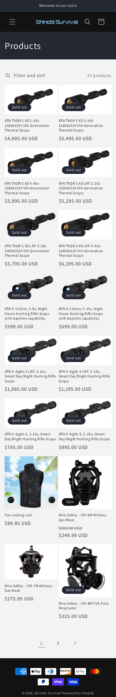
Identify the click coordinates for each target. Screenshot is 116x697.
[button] (12, 22)
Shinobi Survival (48, 693)
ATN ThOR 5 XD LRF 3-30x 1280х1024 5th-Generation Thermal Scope (27, 251)
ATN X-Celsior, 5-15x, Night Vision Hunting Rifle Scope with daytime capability (81, 313)
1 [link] (41, 643)
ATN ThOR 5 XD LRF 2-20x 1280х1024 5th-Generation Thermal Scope (81, 188)
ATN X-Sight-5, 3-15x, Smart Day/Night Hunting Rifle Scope (30, 436)
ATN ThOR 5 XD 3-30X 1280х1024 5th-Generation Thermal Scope (81, 125)
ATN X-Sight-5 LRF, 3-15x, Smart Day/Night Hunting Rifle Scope (30, 376)
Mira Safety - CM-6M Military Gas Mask (83, 517)
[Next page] (75, 643)
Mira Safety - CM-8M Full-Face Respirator (84, 605)
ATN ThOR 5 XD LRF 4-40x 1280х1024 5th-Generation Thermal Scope (81, 251)
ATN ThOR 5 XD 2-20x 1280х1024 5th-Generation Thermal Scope (27, 125)
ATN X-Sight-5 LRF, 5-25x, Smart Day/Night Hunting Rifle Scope (84, 376)
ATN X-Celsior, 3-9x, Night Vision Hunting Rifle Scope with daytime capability (27, 313)
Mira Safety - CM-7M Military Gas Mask (29, 588)
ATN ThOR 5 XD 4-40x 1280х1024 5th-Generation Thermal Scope (27, 188)
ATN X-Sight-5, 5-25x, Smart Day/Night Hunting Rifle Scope (84, 436)
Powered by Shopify (78, 693)
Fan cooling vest (18, 515)
